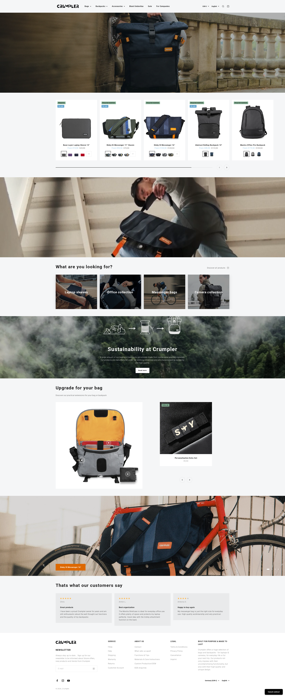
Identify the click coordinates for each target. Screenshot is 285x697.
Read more (142, 370)
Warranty (112, 659)
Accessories (117, 6)
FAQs (110, 647)
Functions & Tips (142, 655)
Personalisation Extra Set (186, 458)
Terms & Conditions (178, 647)
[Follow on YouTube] (68, 680)
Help (110, 651)
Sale (150, 6)
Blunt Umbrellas (136, 6)
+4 (177, 154)
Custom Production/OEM (145, 664)
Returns (111, 664)
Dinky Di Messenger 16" (70, 567)
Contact (138, 647)
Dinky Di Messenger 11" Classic (120, 145)
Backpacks (100, 6)
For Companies (163, 6)
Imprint (173, 659)
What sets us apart (143, 651)
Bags (87, 6)
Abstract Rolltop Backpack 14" (208, 145)
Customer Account (116, 668)
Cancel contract (274, 692)
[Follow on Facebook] (57, 680)
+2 (89, 154)
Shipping (112, 655)
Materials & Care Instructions (147, 659)
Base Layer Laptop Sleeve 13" (76, 145)
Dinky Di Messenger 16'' (164, 145)
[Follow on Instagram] (62, 680)
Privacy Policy (176, 651)
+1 (133, 154)
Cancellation (175, 655)
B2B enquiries (141, 668)
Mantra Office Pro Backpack (252, 145)
